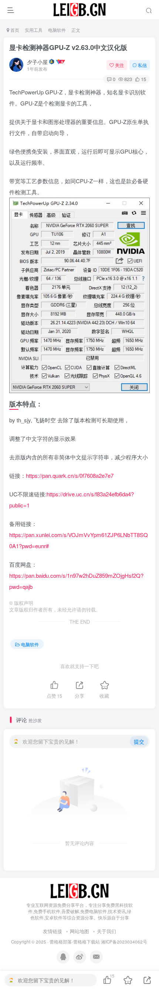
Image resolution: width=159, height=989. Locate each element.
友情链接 (52, 931)
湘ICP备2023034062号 (124, 942)
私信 (142, 65)
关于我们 (106, 931)
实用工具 (34, 30)
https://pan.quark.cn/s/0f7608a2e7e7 (70, 475)
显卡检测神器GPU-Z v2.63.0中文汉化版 (68, 47)
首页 (14, 30)
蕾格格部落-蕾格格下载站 (75, 942)
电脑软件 (57, 30)
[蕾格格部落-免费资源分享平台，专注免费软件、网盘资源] (79, 890)
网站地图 (79, 931)
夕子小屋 (37, 62)
